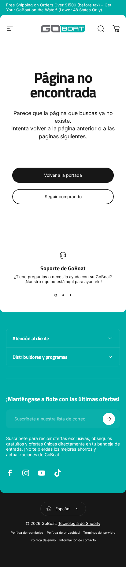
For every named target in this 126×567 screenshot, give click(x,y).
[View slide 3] (70, 295)
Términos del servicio (99, 533)
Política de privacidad (63, 533)
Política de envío (43, 540)
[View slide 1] (55, 295)
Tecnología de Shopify (79, 523)
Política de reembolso (27, 533)
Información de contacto (77, 540)
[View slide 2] (63, 295)
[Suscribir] (109, 419)
